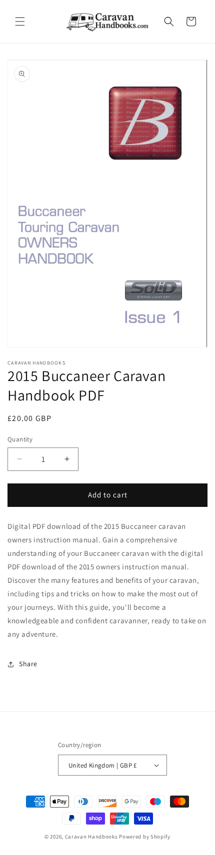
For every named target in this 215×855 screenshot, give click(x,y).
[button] (20, 21)
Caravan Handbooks (91, 836)
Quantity (20, 439)
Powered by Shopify (144, 836)
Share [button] (28, 663)
